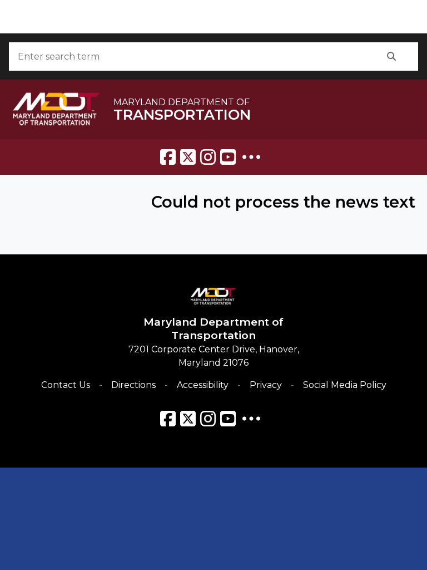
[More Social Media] (251, 157)
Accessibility (203, 385)
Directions (133, 385)
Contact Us (65, 385)
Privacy (266, 385)
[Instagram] (208, 157)
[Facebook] (168, 157)
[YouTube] (228, 157)
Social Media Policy (344, 385)
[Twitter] (188, 157)
